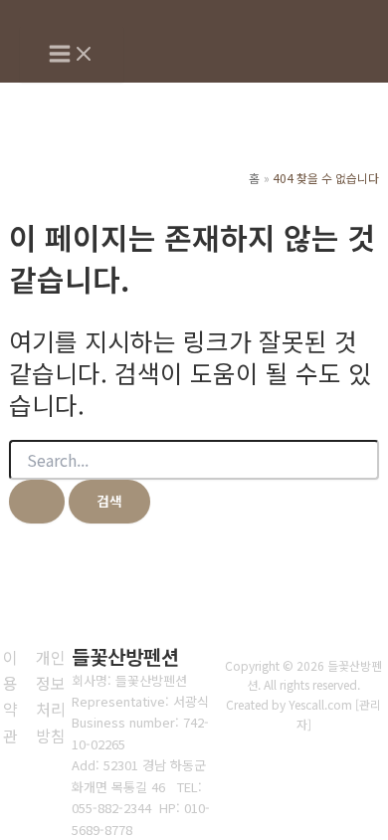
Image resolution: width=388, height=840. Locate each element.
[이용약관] (10, 696)
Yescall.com (320, 704)
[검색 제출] (37, 502)
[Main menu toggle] (71, 55)
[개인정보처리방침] (51, 696)
